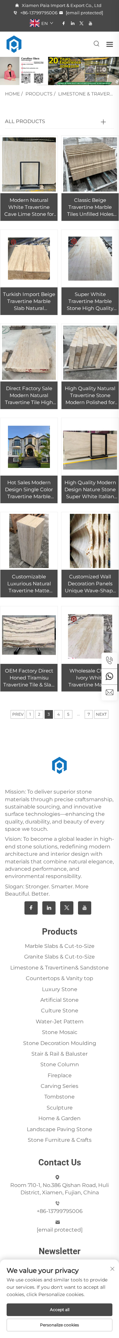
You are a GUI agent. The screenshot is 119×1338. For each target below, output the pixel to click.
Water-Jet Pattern (60, 1021)
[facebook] (63, 23)
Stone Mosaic (59, 1032)
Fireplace (60, 1075)
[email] (109, 692)
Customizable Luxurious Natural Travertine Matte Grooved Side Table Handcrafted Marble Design (29, 583)
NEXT (101, 714)
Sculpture (60, 1108)
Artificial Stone (59, 1000)
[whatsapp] (109, 676)
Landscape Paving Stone (59, 1129)
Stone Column (59, 1064)
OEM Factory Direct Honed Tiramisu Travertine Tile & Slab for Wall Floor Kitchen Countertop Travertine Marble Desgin (29, 678)
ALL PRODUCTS (25, 121)
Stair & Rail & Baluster (59, 1054)
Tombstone (59, 1097)
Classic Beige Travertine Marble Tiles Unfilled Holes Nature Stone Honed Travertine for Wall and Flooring (90, 207)
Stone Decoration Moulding (59, 1043)
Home (12, 94)
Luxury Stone (59, 989)
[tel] (109, 661)
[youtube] (90, 23)
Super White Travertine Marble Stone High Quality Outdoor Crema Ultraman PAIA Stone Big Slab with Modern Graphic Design (90, 301)
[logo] (14, 44)
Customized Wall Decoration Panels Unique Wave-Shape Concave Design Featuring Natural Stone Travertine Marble (90, 583)
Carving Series (59, 1086)
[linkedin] (72, 23)
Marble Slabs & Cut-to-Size (60, 946)
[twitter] (81, 23)
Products (39, 94)
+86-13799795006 (38, 12)
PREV (17, 714)
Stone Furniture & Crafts (60, 1140)
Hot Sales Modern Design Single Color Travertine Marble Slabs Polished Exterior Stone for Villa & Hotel (29, 489)
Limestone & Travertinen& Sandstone (59, 968)
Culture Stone (59, 1010)
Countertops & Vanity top (59, 978)
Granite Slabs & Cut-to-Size (59, 957)
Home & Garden (59, 1118)
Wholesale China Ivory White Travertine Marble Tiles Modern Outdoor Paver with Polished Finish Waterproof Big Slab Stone (90, 678)
